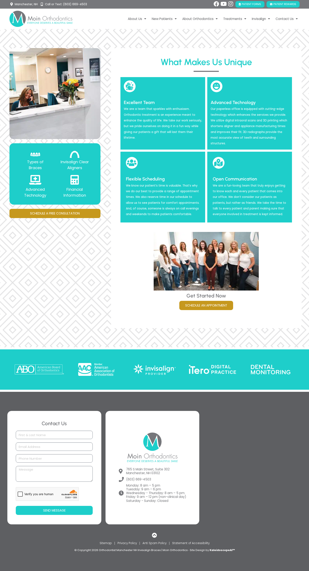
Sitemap (106, 543)
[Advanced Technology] (35, 180)
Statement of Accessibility (191, 543)
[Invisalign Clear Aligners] (74, 154)
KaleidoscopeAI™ (222, 550)
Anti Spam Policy (154, 543)
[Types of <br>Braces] (35, 154)
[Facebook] (216, 4)
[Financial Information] (74, 180)
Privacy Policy (127, 543)
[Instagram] (230, 4)
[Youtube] (223, 4)
